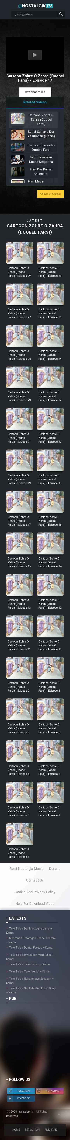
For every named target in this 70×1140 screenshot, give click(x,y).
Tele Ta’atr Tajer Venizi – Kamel (29, 972)
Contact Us (35, 880)
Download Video (35, 92)
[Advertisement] (35, 1042)
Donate (54, 869)
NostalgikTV (26, 1112)
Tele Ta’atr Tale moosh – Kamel (29, 964)
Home (16, 1130)
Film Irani (51, 1130)
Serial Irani (32, 1130)
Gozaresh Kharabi (50, 194)
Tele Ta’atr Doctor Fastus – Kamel (31, 948)
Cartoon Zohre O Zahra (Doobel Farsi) (35, 229)
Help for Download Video (35, 904)
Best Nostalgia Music (27, 869)
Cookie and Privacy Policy (35, 892)
